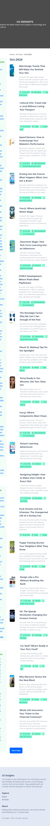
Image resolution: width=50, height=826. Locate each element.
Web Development (38, 163)
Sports (35, 535)
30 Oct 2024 (25, 535)
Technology (36, 198)
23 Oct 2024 (25, 163)
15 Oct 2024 (25, 433)
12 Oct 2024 (24, 302)
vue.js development (27, 234)
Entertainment (37, 336)
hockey (43, 535)
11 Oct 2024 (26, 601)
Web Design (36, 92)
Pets (34, 566)
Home (12, 54)
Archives (19, 54)
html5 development (26, 305)
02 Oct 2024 (25, 336)
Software (36, 601)
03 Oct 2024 (25, 198)
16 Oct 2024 (25, 464)
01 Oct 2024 (24, 92)
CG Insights (25, 21)
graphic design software (32, 602)
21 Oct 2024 (25, 635)
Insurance (36, 734)
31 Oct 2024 (25, 699)
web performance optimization (30, 166)
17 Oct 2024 (25, 498)
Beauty (35, 367)
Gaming (35, 699)
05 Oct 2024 (25, 126)
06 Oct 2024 (25, 265)
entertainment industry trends (33, 338)
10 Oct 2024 (25, 566)
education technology (32, 267)
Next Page (16, 750)
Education (36, 265)
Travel (35, 126)
